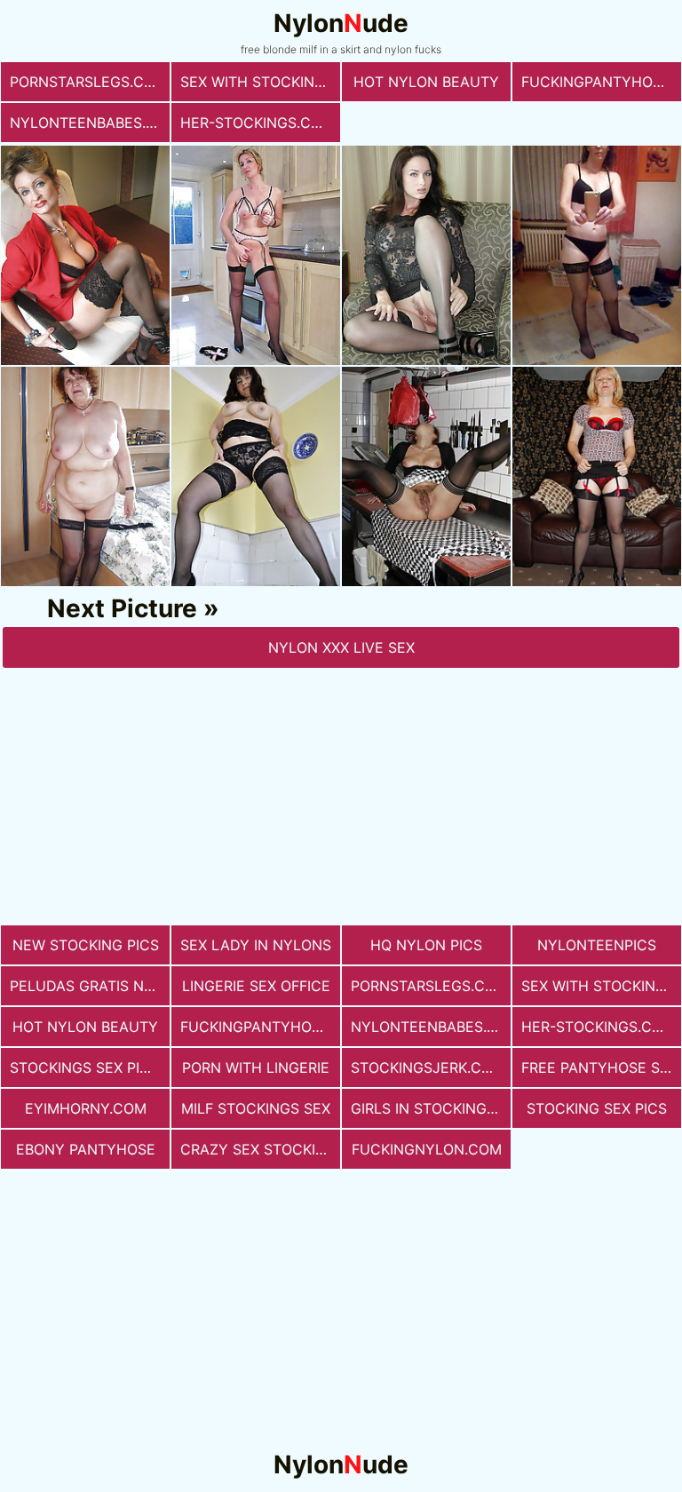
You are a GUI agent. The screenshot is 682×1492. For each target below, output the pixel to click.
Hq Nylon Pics (426, 945)
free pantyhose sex (599, 1067)
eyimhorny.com (86, 1108)
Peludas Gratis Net (86, 986)
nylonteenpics (596, 945)
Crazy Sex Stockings (260, 1149)
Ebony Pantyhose (85, 1149)
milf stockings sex (255, 1108)
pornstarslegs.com (88, 82)
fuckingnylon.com (427, 1149)
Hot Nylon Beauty (426, 82)
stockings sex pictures (90, 1067)
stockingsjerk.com (427, 1067)
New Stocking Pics (85, 945)
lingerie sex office (256, 986)
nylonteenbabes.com (90, 122)
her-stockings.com (257, 122)
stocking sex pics (597, 1108)
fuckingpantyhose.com (601, 82)
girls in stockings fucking (431, 1108)
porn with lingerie (255, 1067)
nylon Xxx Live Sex (341, 647)
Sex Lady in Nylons (255, 945)
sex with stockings (257, 82)
